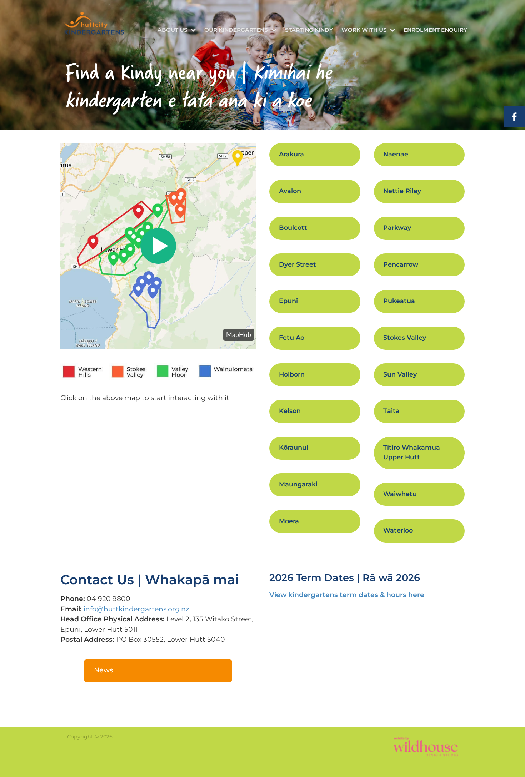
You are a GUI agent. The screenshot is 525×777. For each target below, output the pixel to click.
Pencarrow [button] (400, 264)
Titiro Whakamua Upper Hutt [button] (411, 453)
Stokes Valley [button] (404, 338)
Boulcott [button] (293, 228)
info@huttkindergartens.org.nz (136, 609)
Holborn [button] (292, 374)
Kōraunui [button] (293, 448)
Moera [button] (289, 521)
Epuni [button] (288, 301)
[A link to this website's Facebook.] (514, 116)
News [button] (103, 670)
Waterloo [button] (398, 530)
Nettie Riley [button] (402, 191)
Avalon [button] (290, 191)
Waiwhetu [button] (400, 494)
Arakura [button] (291, 154)
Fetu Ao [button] (291, 338)
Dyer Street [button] (297, 264)
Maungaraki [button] (298, 484)
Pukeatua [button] (399, 301)
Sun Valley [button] (400, 374)
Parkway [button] (397, 228)
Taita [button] (391, 411)
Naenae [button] (395, 154)
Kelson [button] (290, 411)
